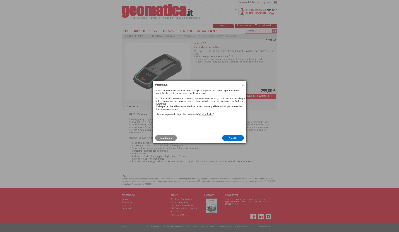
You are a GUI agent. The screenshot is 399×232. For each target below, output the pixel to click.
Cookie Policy (206, 114)
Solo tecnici (166, 138)
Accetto (233, 138)
